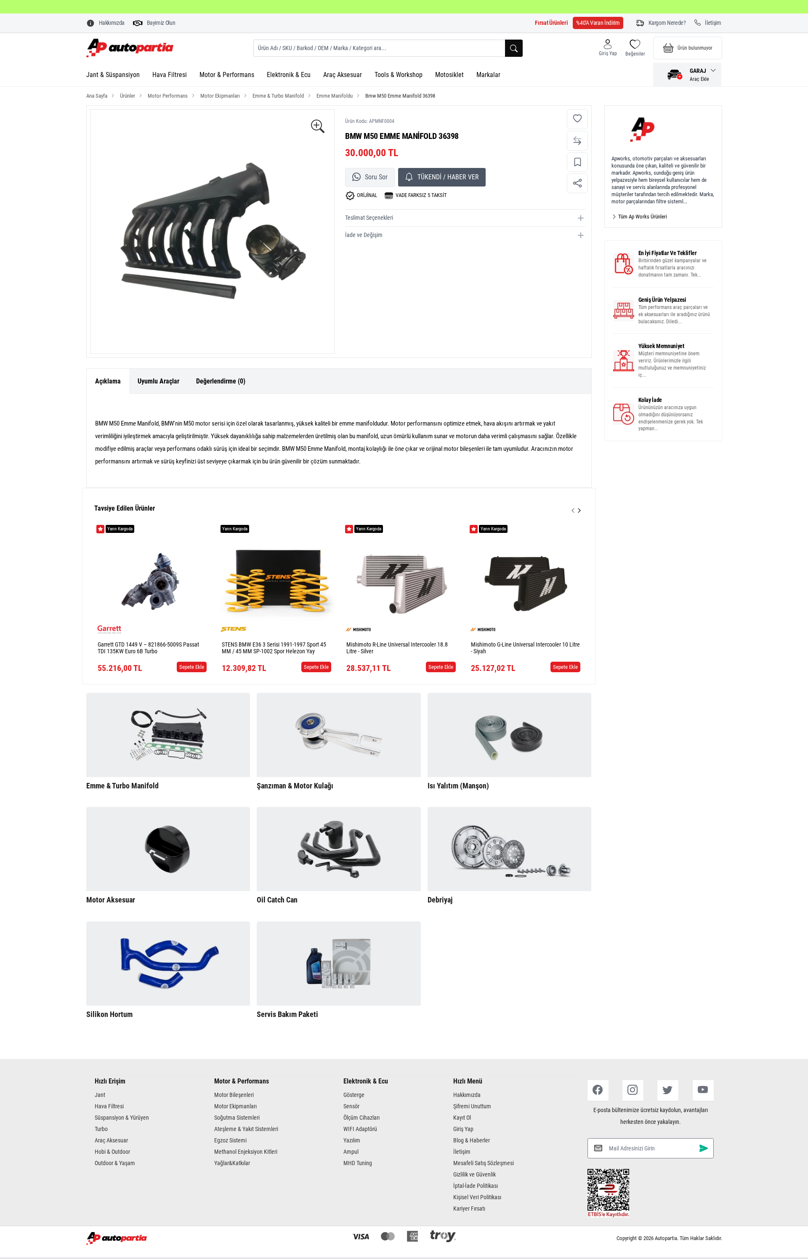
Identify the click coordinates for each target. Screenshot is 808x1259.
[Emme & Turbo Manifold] (168, 735)
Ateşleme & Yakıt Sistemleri (246, 1129)
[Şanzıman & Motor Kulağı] (339, 735)
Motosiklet (449, 75)
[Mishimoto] (358, 629)
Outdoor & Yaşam (115, 1163)
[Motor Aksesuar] (168, 849)
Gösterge (353, 1094)
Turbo (101, 1129)
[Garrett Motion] (109, 629)
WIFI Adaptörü (360, 1129)
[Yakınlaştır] (317, 127)
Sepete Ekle (191, 667)
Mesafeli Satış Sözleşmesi (483, 1163)
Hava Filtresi (169, 75)
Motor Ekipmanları (235, 1106)
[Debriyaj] (510, 849)
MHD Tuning (357, 1163)
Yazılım (351, 1140)
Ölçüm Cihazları (361, 1117)
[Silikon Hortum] (168, 963)
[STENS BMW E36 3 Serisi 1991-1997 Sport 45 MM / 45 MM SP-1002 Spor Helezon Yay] (276, 581)
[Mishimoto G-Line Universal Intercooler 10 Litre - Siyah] (526, 581)
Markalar (488, 75)
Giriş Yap (463, 1129)
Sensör (351, 1106)
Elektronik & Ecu (289, 75)
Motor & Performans (226, 75)
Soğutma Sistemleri (237, 1117)
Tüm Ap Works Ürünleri (642, 216)
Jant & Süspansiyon (113, 75)
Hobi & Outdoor (112, 1151)
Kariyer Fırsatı (469, 1208)
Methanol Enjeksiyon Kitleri (245, 1151)
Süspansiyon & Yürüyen (122, 1117)
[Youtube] (703, 1090)
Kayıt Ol (462, 1117)
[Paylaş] (577, 183)
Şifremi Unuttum (472, 1106)
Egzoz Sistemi (230, 1140)
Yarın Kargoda (120, 529)
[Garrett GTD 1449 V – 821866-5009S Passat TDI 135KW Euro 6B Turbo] (152, 581)
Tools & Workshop (399, 75)
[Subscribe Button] (704, 1148)
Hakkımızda (467, 1094)
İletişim (461, 1151)
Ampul (351, 1151)
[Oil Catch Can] (339, 849)
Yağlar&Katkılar (232, 1163)
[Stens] (234, 629)
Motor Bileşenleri (234, 1094)
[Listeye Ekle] (577, 162)
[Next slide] (579, 510)
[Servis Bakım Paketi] (339, 963)
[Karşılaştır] (577, 141)
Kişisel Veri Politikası (477, 1197)
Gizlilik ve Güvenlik (474, 1174)
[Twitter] (667, 1090)
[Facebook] (598, 1090)
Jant (100, 1094)
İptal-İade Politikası (475, 1185)
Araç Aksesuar (342, 75)
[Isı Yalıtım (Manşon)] (510, 735)
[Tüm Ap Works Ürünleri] (663, 129)
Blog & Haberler (471, 1140)
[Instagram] (632, 1090)
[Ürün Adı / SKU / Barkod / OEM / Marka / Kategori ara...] (514, 48)
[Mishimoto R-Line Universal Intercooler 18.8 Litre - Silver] (401, 581)
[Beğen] (577, 119)
